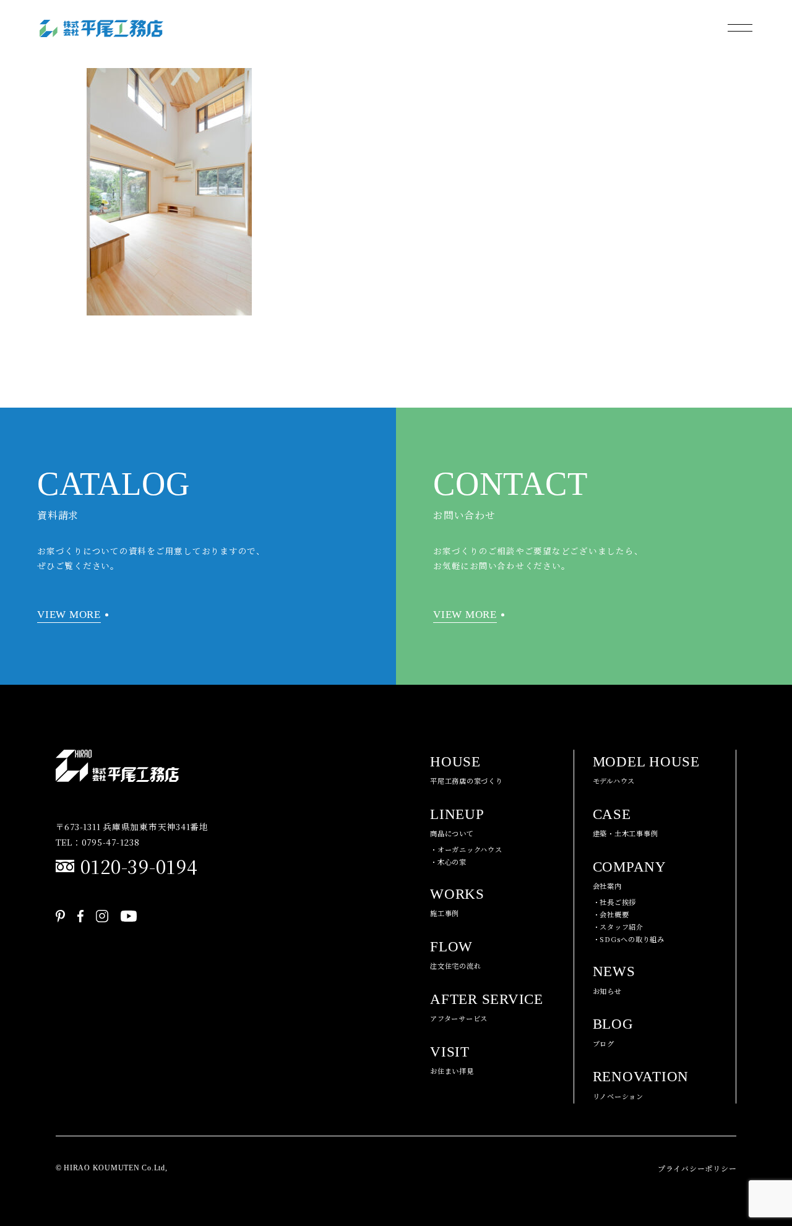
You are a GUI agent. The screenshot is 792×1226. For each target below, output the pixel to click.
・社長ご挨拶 (615, 902)
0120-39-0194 (139, 866)
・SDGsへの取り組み (629, 939)
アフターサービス (486, 1008)
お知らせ (614, 980)
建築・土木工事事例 (625, 823)
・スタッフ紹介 (618, 927)
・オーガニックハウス (466, 849)
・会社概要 (611, 914)
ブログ (613, 1032)
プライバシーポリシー (697, 1168)
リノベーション (641, 1085)
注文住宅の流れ (455, 955)
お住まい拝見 (452, 1060)
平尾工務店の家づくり (466, 770)
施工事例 (457, 902)
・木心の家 (448, 862)
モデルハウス (646, 770)
